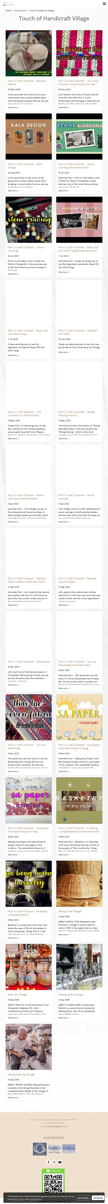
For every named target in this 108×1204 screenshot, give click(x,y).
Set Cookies (83, 1197)
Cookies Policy (36, 1199)
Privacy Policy (19, 1199)
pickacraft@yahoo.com (57, 1126)
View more (12, 107)
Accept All (98, 1197)
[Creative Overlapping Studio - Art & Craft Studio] (40, 1148)
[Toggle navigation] (104, 4)
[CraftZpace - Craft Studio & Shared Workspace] (69, 1148)
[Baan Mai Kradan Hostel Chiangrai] (54, 1148)
